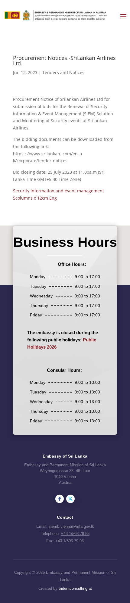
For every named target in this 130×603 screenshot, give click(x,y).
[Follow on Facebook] (59, 499)
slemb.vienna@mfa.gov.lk (71, 526)
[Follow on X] (70, 499)
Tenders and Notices (63, 72)
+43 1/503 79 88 (75, 533)
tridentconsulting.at (75, 588)
